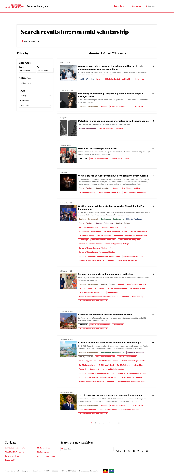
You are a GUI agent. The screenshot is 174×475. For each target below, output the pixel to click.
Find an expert (43, 452)
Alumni (100, 79)
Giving (101, 288)
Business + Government (88, 106)
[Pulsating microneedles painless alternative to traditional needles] (68, 128)
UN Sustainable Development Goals (93, 301)
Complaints (37, 471)
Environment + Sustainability (112, 219)
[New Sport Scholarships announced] (68, 155)
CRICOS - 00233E (51, 471)
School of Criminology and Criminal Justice (96, 248)
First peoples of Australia (88, 471)
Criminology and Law (109, 227)
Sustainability (137, 297)
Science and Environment (133, 256)
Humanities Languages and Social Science (130, 236)
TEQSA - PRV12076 (68, 471)
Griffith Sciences (106, 129)
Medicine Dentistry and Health (118, 79)
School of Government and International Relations (98, 297)
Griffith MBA (138, 106)
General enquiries (12, 456)
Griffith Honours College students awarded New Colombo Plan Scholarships (111, 207)
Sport (127, 158)
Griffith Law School (86, 236)
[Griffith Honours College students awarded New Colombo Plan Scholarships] (68, 213)
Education (125, 227)
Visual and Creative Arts (127, 260)
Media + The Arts (85, 188)
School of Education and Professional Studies (97, 252)
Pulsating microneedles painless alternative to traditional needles (113, 121)
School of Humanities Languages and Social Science (99, 256)
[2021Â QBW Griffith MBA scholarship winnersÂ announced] (68, 402)
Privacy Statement (12, 471)
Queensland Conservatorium (134, 192)
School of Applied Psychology (117, 244)
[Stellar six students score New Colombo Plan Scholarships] (68, 349)
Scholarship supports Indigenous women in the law (105, 274)
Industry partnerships (87, 410)
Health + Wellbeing (86, 79)
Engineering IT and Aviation (90, 231)
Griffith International (87, 192)
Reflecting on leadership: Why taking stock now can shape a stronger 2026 (110, 95)
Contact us (136, 6)
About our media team (46, 456)
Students (110, 260)
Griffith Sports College (99, 158)
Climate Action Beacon (127, 357)
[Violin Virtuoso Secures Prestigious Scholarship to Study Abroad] (68, 182)
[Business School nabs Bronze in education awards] (68, 321)
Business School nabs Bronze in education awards (105, 314)
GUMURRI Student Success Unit (91, 292)
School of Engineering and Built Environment (96, 373)
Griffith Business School (119, 106)
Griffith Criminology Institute (115, 231)
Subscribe (9, 460)
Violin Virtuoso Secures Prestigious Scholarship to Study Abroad (113, 175)
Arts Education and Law (131, 188)
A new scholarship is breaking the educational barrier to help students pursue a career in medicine (110, 67)
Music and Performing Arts (109, 192)
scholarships (139, 79)
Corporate (83, 158)
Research (119, 129)
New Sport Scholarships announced (97, 148)
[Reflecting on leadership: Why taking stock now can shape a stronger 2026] (68, 100)
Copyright (26, 471)
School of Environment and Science (132, 373)
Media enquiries (43, 448)
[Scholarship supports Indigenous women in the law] (68, 281)
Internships (83, 240)
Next (118, 423)
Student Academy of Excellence (91, 260)
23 (109, 423)
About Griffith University (14, 452)
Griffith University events (15, 448)
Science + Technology (87, 129)
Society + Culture (102, 188)
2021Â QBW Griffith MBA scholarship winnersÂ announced (110, 395)
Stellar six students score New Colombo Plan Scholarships (109, 342)
